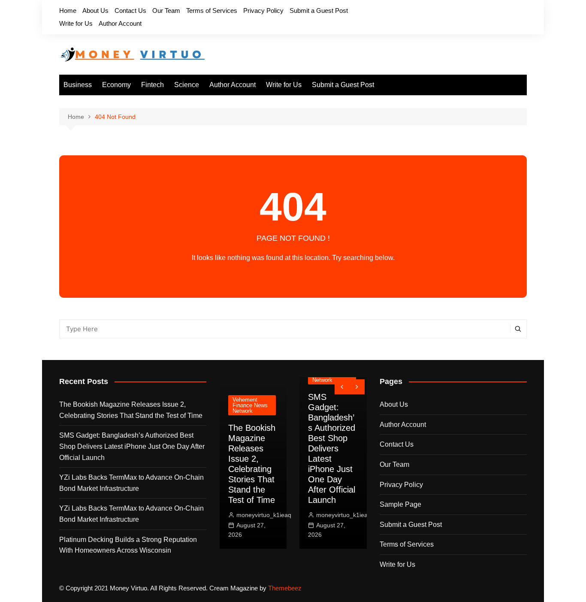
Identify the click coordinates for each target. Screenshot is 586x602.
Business (77, 84)
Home (67, 10)
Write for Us (76, 23)
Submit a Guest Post (319, 10)
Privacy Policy (263, 10)
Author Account (120, 23)
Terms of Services (211, 10)
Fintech (152, 84)
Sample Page (400, 504)
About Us (95, 10)
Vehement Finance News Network (250, 405)
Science (186, 84)
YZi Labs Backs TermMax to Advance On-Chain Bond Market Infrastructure (131, 483)
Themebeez (285, 588)
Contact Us (130, 10)
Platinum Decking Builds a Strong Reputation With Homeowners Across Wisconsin (128, 545)
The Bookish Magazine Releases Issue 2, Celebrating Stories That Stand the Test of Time (130, 410)
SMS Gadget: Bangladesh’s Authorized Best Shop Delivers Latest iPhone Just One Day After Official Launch (132, 446)
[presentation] (342, 386)
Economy (116, 84)
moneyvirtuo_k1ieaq (263, 514)
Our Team (166, 10)
